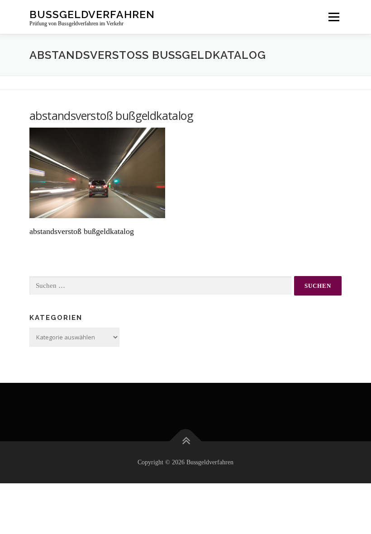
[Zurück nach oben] (186, 441)
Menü (334, 16)
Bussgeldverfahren (92, 14)
